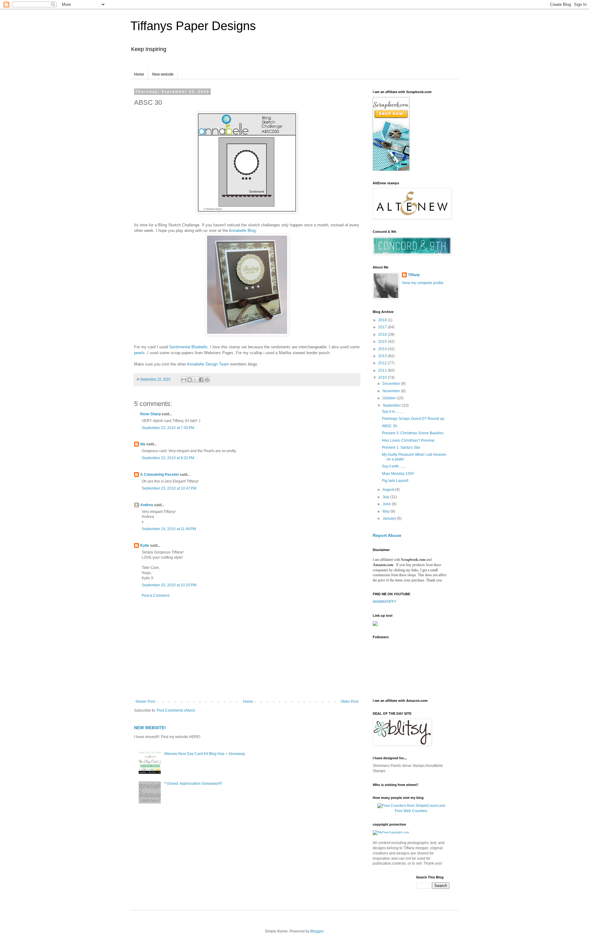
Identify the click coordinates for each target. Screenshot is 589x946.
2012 (383, 363)
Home (139, 74)
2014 (383, 349)
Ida (142, 444)
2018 (383, 320)
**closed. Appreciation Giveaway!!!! (193, 783)
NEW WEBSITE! (150, 727)
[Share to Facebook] (201, 380)
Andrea (146, 505)
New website (163, 74)
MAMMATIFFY (384, 602)
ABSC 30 (389, 426)
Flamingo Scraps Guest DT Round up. (413, 418)
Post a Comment (155, 595)
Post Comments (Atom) (176, 710)
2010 (383, 377)
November (392, 391)
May (387, 511)
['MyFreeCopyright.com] (391, 832)
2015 (383, 341)
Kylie (144, 545)
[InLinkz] (375, 623)
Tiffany (414, 275)
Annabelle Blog (242, 230)
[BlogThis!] (190, 380)
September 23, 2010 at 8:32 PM (168, 458)
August (389, 489)
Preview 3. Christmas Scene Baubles (413, 433)
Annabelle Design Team (208, 364)
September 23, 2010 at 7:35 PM (168, 428)
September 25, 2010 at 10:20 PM (169, 585)
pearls (139, 352)
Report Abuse (387, 535)
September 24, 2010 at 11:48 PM (169, 529)
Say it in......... (392, 411)
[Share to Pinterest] (207, 380)
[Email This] (184, 380)
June (387, 504)
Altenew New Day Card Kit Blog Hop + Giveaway (204, 754)
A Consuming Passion (159, 474)
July (386, 497)
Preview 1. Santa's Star (401, 447)
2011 (383, 370)
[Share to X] (195, 380)
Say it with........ (394, 466)
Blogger (316, 931)
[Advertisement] (247, 649)
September (392, 405)
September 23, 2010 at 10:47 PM (169, 488)
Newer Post (145, 701)
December (392, 383)
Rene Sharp (150, 414)
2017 (383, 327)
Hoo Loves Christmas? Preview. (408, 440)
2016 (383, 334)
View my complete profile (423, 283)
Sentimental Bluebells (188, 347)
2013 (383, 356)
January (390, 518)
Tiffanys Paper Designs (193, 26)
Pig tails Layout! (395, 481)
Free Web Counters (411, 811)
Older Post (349, 701)
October (390, 398)
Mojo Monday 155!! (398, 473)
